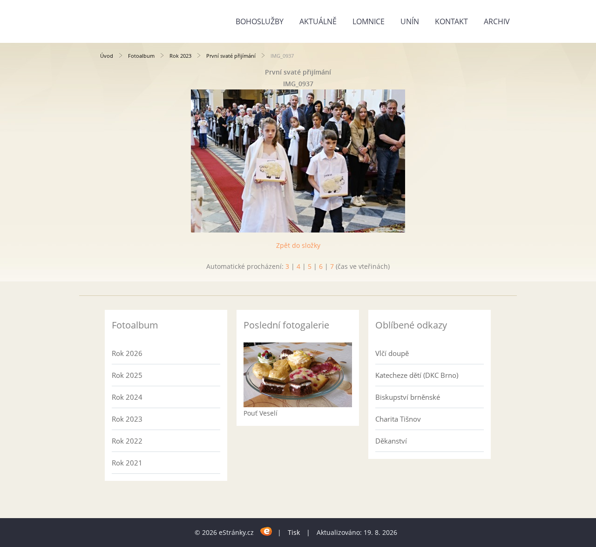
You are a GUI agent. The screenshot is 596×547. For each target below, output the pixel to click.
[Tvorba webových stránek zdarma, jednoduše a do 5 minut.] (266, 531)
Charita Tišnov (398, 419)
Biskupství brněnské (407, 397)
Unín (409, 21)
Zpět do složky (298, 245)
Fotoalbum (141, 55)
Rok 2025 (127, 375)
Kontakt (451, 21)
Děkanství (391, 440)
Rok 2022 (127, 440)
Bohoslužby (260, 21)
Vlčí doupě (392, 353)
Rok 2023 (180, 55)
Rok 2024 (127, 397)
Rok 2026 (127, 353)
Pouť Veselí (261, 413)
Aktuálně (318, 21)
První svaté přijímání (231, 55)
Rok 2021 (127, 462)
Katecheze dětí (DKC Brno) (416, 375)
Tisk (294, 532)
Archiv (497, 21)
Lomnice (368, 21)
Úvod (106, 55)
